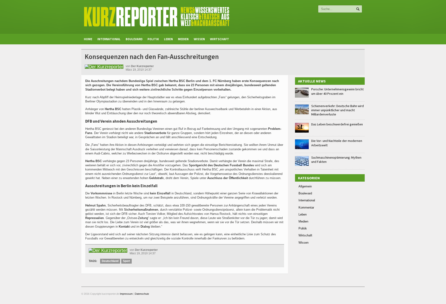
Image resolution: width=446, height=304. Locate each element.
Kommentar (306, 207)
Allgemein (305, 186)
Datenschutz (142, 293)
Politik (153, 39)
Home (88, 39)
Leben (168, 39)
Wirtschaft (219, 39)
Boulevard (134, 39)
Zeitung (143, 218)
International (109, 39)
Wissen (199, 39)
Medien (183, 39)
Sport (126, 261)
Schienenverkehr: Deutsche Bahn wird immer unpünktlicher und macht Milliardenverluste (337, 110)
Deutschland (110, 261)
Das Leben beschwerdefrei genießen (337, 124)
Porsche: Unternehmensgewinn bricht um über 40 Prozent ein (337, 91)
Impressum (126, 293)
